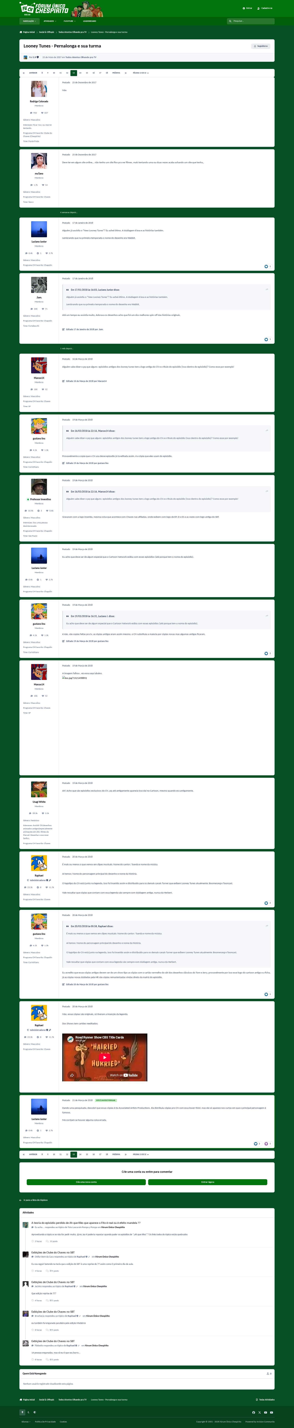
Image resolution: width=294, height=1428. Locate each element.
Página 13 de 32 (140, 73)
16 (94, 73)
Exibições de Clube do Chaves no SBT (53, 1252)
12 (67, 73)
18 (107, 73)
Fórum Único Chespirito (113, 1227)
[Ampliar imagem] (147, 678)
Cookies (63, 1422)
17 (100, 73)
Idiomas (25, 1422)
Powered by (260, 1422)
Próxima (116, 73)
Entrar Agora (207, 1182)
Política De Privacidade (45, 1422)
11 (61, 73)
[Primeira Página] (24, 73)
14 (80, 73)
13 (74, 73)
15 (87, 73)
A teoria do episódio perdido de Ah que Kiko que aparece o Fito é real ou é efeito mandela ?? (86, 1223)
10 (54, 73)
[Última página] (125, 73)
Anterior (33, 73)
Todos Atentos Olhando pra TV (81, 57)
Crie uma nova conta (86, 1182)
